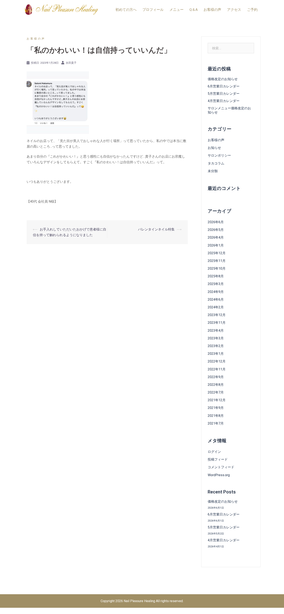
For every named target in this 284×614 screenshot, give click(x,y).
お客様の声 (212, 9)
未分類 (213, 171)
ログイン (214, 452)
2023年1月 (216, 354)
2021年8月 (216, 416)
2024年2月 (216, 307)
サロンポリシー (219, 155)
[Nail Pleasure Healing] (60, 9)
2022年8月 (216, 385)
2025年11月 (217, 261)
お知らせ (214, 148)
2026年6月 (216, 222)
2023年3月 (216, 338)
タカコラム (216, 163)
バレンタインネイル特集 (156, 229)
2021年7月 (216, 423)
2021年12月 (217, 400)
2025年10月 (217, 268)
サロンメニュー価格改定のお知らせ (229, 110)
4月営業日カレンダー (224, 101)
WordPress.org (219, 475)
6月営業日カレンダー (224, 86)
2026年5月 (216, 230)
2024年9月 (216, 292)
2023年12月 (217, 315)
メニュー (176, 9)
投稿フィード (218, 459)
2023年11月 (217, 323)
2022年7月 (216, 392)
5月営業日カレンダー (224, 94)
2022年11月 (217, 369)
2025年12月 (217, 253)
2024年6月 (216, 299)
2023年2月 (216, 346)
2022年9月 (216, 377)
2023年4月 (216, 331)
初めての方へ (126, 9)
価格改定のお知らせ (223, 79)
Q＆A (193, 9)
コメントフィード (221, 467)
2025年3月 (216, 284)
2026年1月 (216, 245)
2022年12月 (217, 361)
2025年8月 (216, 276)
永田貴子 (71, 62)
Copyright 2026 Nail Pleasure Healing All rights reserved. (142, 601)
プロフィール (153, 9)
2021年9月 (216, 408)
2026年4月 (216, 237)
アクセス (234, 9)
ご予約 (252, 9)
